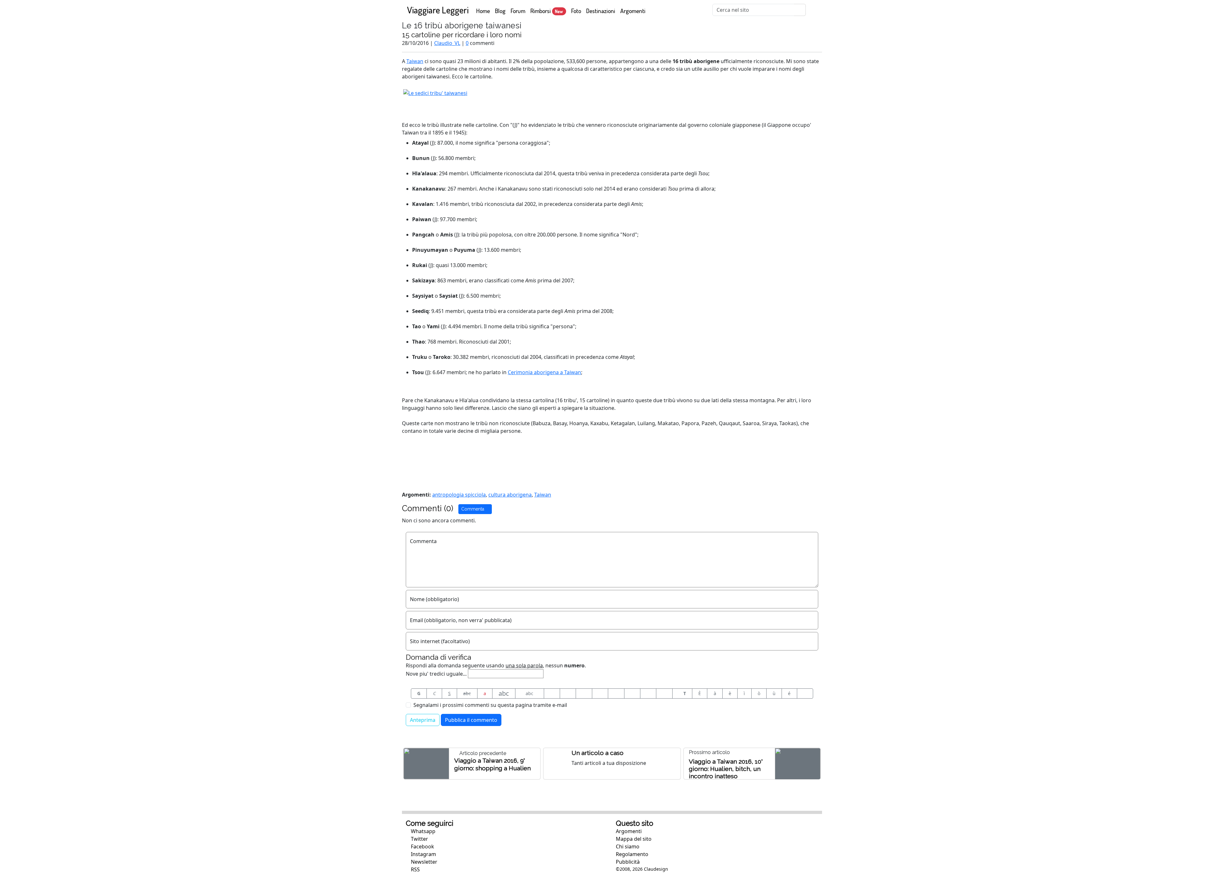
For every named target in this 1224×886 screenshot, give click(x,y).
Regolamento (632, 854)
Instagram (423, 854)
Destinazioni (600, 11)
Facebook (422, 846)
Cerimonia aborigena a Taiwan (544, 372)
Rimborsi (546, 11)
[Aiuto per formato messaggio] (805, 693)
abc (467, 693)
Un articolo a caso (597, 752)
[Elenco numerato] (616, 693)
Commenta (473, 509)
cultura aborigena (510, 494)
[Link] (664, 693)
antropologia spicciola (459, 494)
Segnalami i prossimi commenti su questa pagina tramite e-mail (490, 704)
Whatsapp (422, 831)
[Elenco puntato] (600, 693)
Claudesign (656, 869)
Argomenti (632, 11)
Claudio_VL (447, 43)
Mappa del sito (634, 838)
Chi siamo (627, 846)
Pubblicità (628, 861)
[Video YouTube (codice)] (584, 693)
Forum (518, 11)
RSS (415, 869)
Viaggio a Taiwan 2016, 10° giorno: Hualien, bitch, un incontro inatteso (726, 769)
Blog (500, 11)
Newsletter (423, 861)
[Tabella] (632, 693)
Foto (576, 11)
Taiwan (414, 61)
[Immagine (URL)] (568, 693)
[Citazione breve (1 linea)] (552, 693)
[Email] (648, 693)
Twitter (419, 838)
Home (484, 10)
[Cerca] (800, 10)
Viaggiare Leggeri (438, 10)
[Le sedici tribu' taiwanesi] (435, 92)
